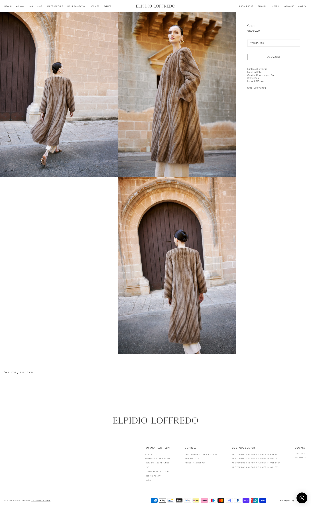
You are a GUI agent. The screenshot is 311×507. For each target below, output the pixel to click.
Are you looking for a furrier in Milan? (254, 454)
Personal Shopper (195, 463)
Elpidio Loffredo (21, 500)
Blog (148, 480)
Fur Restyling (193, 458)
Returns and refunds (157, 463)
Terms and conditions (157, 472)
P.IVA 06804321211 (40, 500)
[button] (246, 6)
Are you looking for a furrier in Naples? (255, 467)
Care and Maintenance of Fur (201, 454)
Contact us (151, 454)
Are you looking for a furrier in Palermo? (256, 463)
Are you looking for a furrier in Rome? (254, 458)
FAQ (147, 467)
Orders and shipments (157, 458)
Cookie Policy (153, 476)
